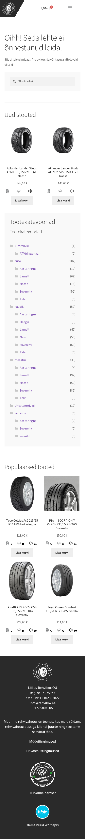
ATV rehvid (22, 246)
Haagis (24, 322)
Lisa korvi (21, 200)
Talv (23, 299)
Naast (24, 284)
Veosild (24, 436)
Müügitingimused (42, 741)
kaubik (19, 307)
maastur (20, 360)
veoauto (20, 413)
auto (18, 261)
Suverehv (26, 291)
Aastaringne (28, 269)
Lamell (24, 276)
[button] (70, 8)
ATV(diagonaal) (30, 253)
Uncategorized (25, 405)
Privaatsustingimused (42, 751)
